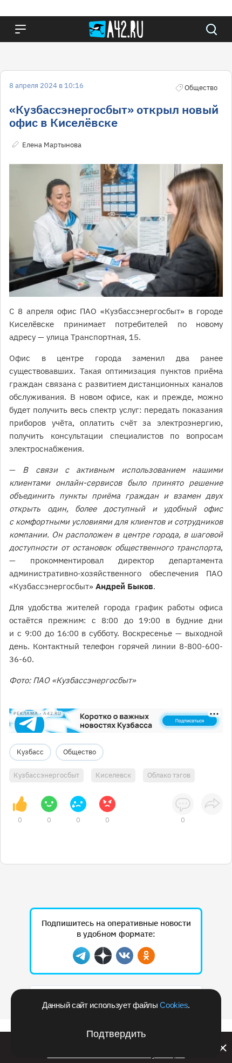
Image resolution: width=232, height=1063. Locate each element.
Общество (79, 752)
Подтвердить (116, 1033)
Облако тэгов (168, 775)
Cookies (174, 1005)
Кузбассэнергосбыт (46, 775)
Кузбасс (30, 752)
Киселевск (113, 775)
